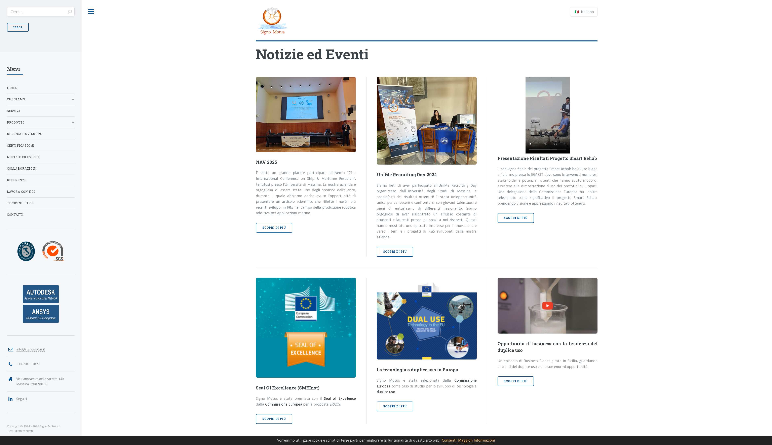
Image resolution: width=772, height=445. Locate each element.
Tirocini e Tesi (20, 203)
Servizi (13, 111)
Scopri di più (274, 228)
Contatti (15, 214)
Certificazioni (21, 145)
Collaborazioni (22, 168)
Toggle (91, 12)
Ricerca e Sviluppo (24, 134)
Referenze (17, 180)
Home (12, 88)
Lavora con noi (21, 192)
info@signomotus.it (30, 349)
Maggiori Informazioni (476, 440)
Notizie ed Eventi (23, 157)
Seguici (21, 399)
